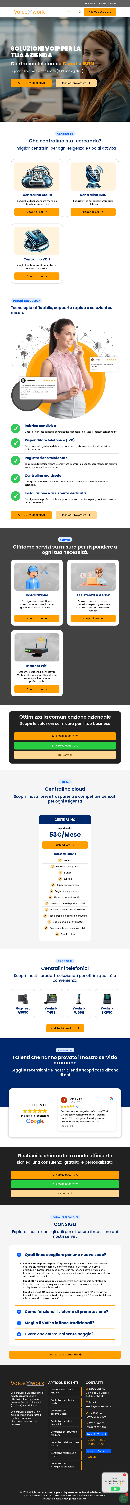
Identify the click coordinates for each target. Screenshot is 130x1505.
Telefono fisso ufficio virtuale (62, 1391)
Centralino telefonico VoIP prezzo (65, 1444)
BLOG (113, 3)
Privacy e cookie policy (55, 1498)
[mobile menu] (69, 12)
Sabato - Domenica (98, 1451)
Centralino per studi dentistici (61, 1423)
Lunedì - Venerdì (96, 1434)
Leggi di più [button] (66, 1126)
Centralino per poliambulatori (59, 1412)
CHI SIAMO (89, 3)
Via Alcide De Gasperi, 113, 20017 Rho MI (97, 1394)
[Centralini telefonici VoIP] (29, 12)
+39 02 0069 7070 (99, 12)
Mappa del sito (78, 1498)
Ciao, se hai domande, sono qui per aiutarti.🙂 (115, 1481)
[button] (65, 1278)
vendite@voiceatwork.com (100, 1406)
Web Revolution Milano (93, 1495)
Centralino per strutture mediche (64, 1433)
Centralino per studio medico (62, 1402)
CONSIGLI (102, 3)
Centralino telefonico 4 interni (63, 1454)
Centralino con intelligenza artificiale (62, 1465)
